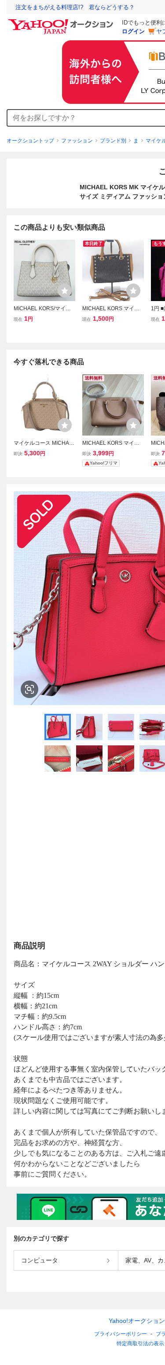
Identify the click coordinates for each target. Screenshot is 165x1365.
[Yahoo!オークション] (62, 21)
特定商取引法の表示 (140, 1343)
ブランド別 (113, 141)
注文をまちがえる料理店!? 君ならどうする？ (75, 7)
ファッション (77, 141)
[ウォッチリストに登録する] (65, 291)
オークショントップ (30, 141)
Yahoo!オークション (137, 1320)
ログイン (133, 31)
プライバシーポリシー (120, 1334)
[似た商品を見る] (29, 689)
